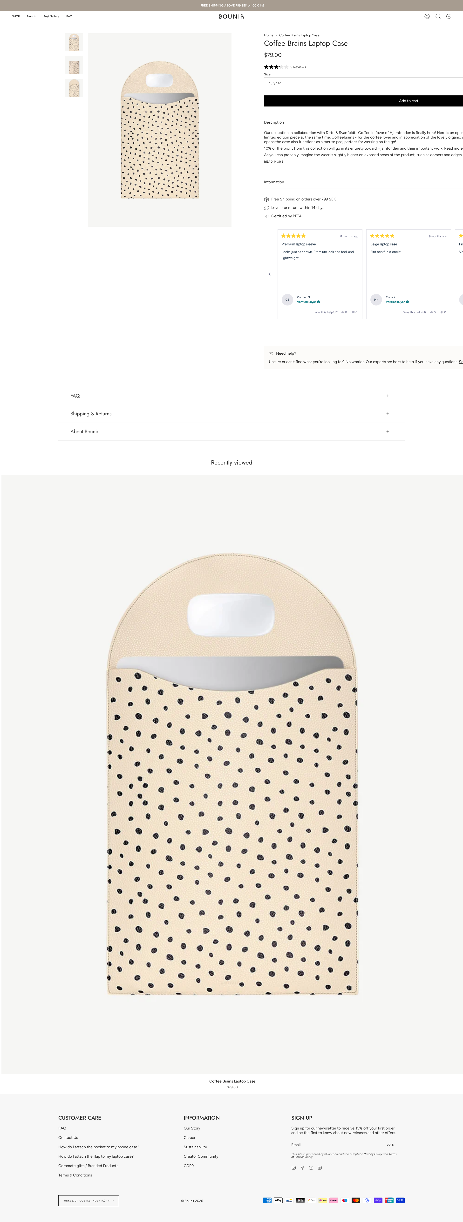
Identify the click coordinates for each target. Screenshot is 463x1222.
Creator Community (201, 1156)
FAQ (75, 395)
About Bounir (84, 431)
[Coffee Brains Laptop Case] (74, 42)
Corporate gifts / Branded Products (88, 1165)
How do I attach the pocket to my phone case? (98, 1147)
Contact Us (68, 1137)
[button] (15, 16)
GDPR (189, 1165)
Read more (274, 161)
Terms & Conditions (75, 1175)
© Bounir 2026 (192, 1201)
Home (268, 35)
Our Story (192, 1128)
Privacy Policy (373, 1154)
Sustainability (195, 1147)
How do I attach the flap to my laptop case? (96, 1156)
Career (189, 1137)
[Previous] (270, 274)
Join (391, 1144)
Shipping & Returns (90, 413)
